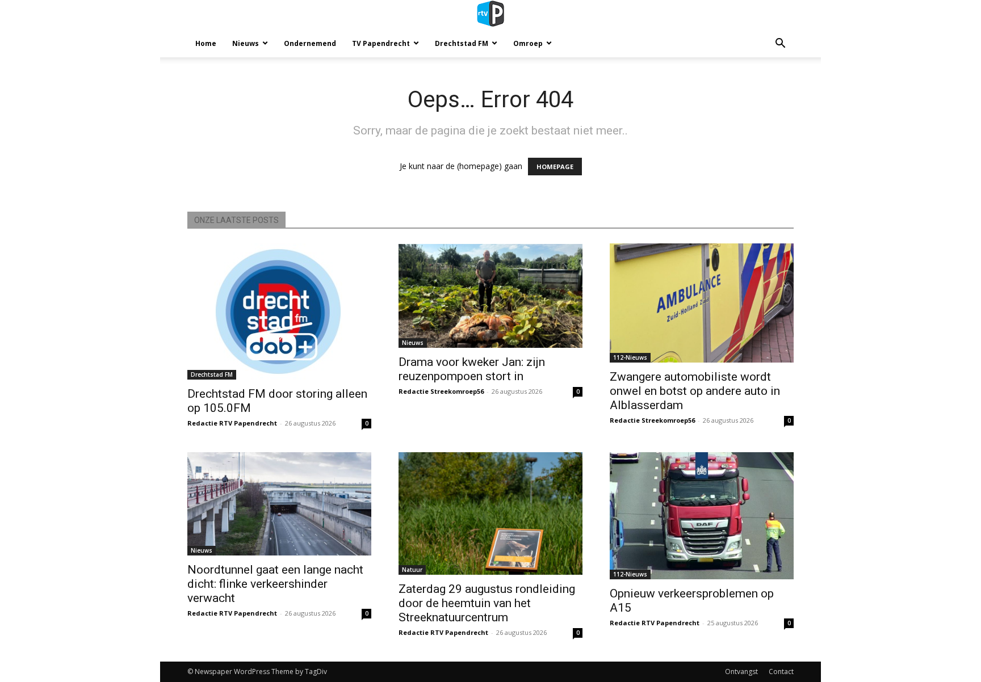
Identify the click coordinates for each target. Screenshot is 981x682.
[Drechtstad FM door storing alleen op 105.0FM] (279, 311)
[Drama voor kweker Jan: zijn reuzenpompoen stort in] (490, 295)
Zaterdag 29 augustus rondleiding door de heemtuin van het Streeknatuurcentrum (487, 603)
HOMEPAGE (554, 166)
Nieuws (245, 43)
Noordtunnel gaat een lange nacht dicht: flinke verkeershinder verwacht (275, 584)
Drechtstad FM (461, 43)
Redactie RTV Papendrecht (232, 423)
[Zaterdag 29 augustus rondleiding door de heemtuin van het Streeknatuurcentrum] (490, 513)
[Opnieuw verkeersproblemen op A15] (702, 515)
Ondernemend (310, 43)
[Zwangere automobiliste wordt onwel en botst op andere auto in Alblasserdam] (702, 303)
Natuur (412, 570)
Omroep (528, 43)
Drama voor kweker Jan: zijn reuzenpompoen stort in (472, 369)
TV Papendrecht (381, 43)
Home (205, 43)
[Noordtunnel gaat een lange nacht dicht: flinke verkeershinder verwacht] (279, 503)
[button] (780, 44)
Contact (781, 671)
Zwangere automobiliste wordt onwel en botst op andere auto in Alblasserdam (695, 391)
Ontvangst (741, 671)
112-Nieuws (630, 357)
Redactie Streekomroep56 (441, 391)
